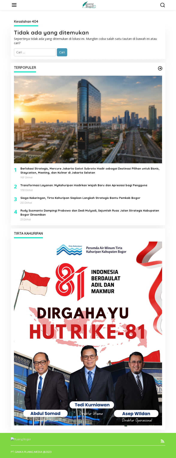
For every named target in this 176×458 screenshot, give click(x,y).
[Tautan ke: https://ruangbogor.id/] (160, 68)
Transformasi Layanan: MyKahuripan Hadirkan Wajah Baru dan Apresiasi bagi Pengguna (83, 185)
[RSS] (162, 441)
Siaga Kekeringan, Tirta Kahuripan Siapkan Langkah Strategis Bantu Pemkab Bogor (80, 198)
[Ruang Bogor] (89, 4)
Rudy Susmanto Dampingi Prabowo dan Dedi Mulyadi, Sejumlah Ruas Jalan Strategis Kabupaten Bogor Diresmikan (89, 212)
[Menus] (14, 5)
